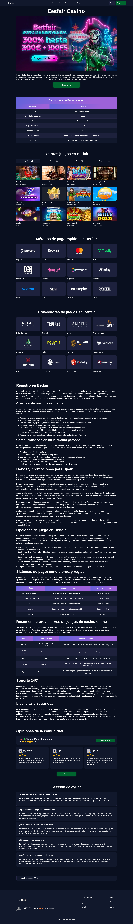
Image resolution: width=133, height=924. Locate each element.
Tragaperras (103, 161)
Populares (26, 161)
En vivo (52, 161)
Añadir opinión (105, 740)
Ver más (66, 774)
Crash (78, 161)
